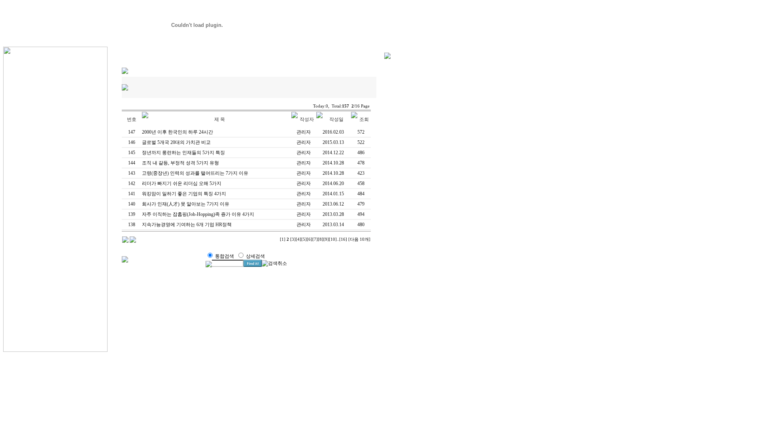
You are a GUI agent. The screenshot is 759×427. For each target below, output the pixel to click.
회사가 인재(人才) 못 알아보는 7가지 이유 (185, 204)
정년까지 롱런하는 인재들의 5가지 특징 (183, 152)
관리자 (303, 132)
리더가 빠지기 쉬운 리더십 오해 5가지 (181, 183)
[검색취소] (274, 263)
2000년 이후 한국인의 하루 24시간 (177, 132)
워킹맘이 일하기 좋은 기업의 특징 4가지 (184, 193)
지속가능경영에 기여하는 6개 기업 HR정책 (187, 224)
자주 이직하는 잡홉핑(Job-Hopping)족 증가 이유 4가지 (198, 214)
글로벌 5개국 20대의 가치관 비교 (176, 142)
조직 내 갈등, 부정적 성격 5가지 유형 (180, 163)
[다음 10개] (359, 239)
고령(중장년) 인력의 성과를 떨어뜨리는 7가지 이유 (195, 173)
